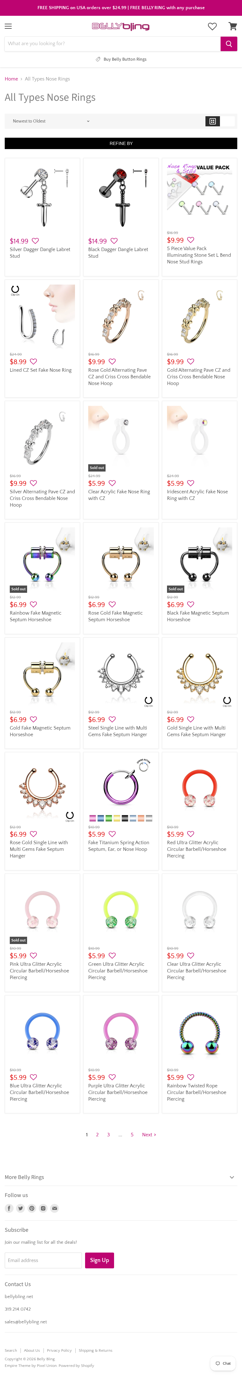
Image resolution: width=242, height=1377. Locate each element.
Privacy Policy (59, 1350)
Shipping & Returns (95, 1350)
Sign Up (99, 1260)
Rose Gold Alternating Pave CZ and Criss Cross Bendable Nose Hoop (119, 376)
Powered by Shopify (76, 1365)
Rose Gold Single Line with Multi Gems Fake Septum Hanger (39, 849)
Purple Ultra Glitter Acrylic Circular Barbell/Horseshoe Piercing (117, 1092)
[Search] (229, 44)
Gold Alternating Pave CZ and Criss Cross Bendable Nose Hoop (198, 376)
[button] (35, 241)
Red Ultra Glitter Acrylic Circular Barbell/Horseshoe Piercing (196, 849)
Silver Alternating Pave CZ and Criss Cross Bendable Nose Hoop (42, 498)
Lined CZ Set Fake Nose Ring (41, 370)
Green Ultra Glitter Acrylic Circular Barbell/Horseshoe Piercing (117, 970)
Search (11, 1350)
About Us (32, 1350)
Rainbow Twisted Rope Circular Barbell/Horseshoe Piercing (196, 1092)
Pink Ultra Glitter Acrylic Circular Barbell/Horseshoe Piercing (39, 970)
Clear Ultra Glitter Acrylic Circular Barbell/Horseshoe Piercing (196, 970)
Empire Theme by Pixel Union (31, 1365)
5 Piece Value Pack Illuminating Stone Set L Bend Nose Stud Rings (199, 255)
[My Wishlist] (212, 26)
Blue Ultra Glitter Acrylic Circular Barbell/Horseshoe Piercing (39, 1092)
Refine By (121, 143)
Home (11, 79)
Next (147, 1135)
